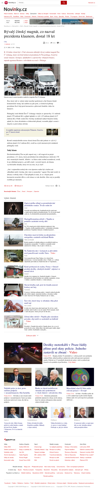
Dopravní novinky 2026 (87, 452)
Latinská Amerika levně (72, 457)
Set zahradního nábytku (66, 470)
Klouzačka (54, 470)
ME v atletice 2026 (40, 455)
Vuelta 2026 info (24, 447)
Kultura (64, 13)
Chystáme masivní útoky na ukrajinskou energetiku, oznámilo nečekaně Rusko (39, 236)
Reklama (20, 483)
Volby (27, 13)
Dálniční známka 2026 (86, 449)
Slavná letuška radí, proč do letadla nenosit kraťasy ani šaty (41, 286)
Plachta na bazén (28, 470)
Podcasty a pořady (43, 16)
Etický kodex (51, 483)
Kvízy (56, 16)
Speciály (61, 16)
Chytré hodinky (85, 473)
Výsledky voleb (8, 452)
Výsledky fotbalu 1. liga (41, 449)
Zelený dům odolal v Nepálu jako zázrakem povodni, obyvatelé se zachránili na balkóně (41, 317)
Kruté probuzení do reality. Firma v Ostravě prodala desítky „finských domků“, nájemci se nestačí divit (42, 268)
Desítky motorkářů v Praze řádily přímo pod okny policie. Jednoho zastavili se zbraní (65, 348)
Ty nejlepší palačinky (56, 447)
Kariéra (26, 483)
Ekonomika (70, 13)
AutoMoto (16, 16)
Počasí (67, 16)
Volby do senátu (9, 457)
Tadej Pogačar (23, 455)
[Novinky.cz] (15, 9)
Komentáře (53, 13)
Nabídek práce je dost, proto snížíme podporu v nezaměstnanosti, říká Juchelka (17, 390)
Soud (23, 191)
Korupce (29, 191)
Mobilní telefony (26, 473)
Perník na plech (54, 460)
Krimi (58, 13)
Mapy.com (27, 466)
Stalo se (16, 13)
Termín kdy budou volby (11, 455)
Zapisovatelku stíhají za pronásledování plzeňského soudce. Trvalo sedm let (39, 204)
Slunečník (47, 470)
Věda (21, 16)
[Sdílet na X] (59, 186)
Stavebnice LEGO (37, 473)
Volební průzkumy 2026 (11, 449)
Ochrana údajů (61, 483)
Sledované (89, 16)
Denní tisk (82, 16)
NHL (35, 460)
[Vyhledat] (64, 3)
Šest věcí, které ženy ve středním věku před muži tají (41, 301)
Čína (18, 191)
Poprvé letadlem (70, 449)
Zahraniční (33, 13)
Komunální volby (9, 460)
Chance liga (38, 447)
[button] (32, 79)
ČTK (5, 42)
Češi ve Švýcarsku (70, 455)
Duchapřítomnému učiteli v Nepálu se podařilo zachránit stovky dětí (39, 220)
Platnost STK (84, 460)
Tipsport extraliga (39, 452)
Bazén (20, 470)
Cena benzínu (61, 466)
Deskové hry (68, 473)
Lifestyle (77, 13)
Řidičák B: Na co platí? (87, 455)
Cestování (27, 16)
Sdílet (54, 43)
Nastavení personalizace (86, 483)
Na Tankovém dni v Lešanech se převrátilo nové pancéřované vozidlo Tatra (40, 251)
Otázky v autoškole (85, 457)
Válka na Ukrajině (43, 13)
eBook (47, 43)
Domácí (22, 13)
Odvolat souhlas (72, 483)
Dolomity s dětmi (70, 460)
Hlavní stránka (8, 13)
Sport (51, 16)
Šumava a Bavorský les (72, 452)
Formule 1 (37, 457)
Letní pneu (60, 473)
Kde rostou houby (49, 466)
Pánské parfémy (48, 476)
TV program (74, 16)
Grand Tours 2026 (24, 460)
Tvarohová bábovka (56, 455)
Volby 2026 (7, 447)
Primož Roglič (23, 457)
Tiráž (31, 483)
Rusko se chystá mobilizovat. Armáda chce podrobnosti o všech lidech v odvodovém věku (48, 390)
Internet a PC (8, 16)
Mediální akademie (40, 483)
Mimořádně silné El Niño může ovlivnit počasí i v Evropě (79, 389)
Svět (7, 134)
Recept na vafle (54, 457)
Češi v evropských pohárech (75, 466)
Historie (34, 16)
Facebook (7, 483)
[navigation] (2, 2)
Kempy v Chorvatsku (71, 447)
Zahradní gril (79, 470)
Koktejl (83, 13)
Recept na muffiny (55, 449)
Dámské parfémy (50, 473)
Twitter (14, 483)
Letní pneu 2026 (85, 447)
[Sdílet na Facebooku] (56, 186)
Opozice (36, 191)
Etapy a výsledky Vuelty (26, 449)
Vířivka (86, 470)
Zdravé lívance (54, 452)
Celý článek (72, 362)
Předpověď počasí (37, 466)
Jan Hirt (21, 452)
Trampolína (38, 470)
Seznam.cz (91, 2)
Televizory (77, 473)
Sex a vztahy (27, 305)
